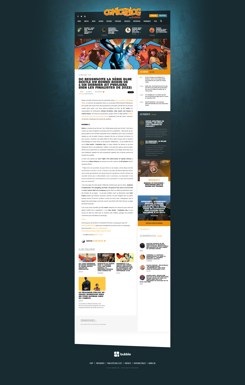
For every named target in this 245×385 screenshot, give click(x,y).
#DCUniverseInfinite (88, 231)
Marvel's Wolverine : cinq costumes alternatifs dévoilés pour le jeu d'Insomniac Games (154, 103)
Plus (155, 21)
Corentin (89, 241)
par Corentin (98, 92)
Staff (91, 363)
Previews (118, 21)
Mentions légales (140, 363)
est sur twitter (98, 241)
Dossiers (127, 21)
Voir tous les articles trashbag (154, 223)
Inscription (162, 15)
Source (84, 219)
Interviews (136, 21)
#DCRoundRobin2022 (88, 225)
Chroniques (147, 21)
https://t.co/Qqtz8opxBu (99, 228)
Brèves (86, 21)
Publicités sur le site (114, 363)
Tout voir (151, 72)
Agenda (101, 21)
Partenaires (100, 363)
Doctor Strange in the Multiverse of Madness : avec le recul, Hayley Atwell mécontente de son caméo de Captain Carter (153, 79)
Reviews (109, 21)
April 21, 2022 (98, 234)
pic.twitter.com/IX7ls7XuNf (102, 231)
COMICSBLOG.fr (145, 229)
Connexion (153, 15)
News (93, 21)
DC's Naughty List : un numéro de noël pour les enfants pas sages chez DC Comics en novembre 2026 (154, 96)
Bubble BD (152, 363)
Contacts (128, 363)
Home (79, 21)
